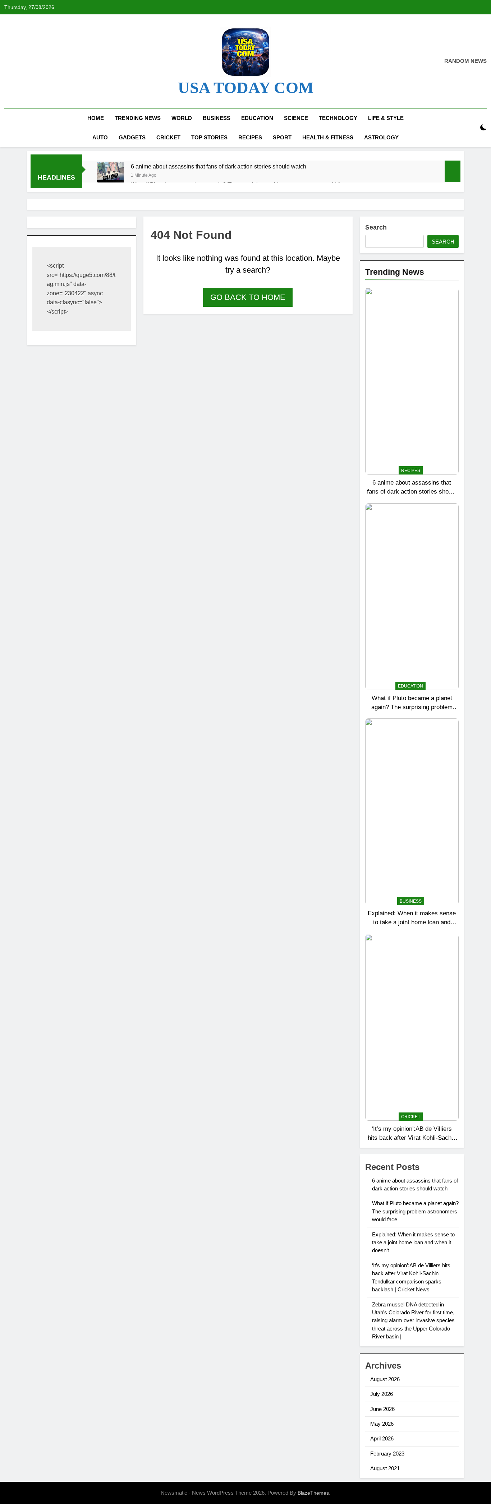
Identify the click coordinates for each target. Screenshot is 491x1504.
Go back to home (247, 297)
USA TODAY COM (245, 88)
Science (296, 118)
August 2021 (385, 1468)
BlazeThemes (313, 1493)
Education (257, 118)
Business (216, 118)
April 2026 (382, 1438)
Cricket (168, 137)
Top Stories (209, 137)
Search (376, 227)
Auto (100, 137)
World (181, 118)
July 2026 (381, 1394)
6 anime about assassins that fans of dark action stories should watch (218, 166)
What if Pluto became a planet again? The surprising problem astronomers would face (412, 707)
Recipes (250, 137)
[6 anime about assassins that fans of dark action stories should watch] (110, 175)
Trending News (138, 118)
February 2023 (387, 1453)
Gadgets (132, 137)
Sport (282, 137)
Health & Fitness (327, 137)
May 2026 (382, 1424)
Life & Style (386, 118)
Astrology (381, 137)
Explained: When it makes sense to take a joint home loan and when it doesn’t (412, 922)
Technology (338, 118)
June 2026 (382, 1409)
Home (95, 118)
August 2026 (385, 1379)
